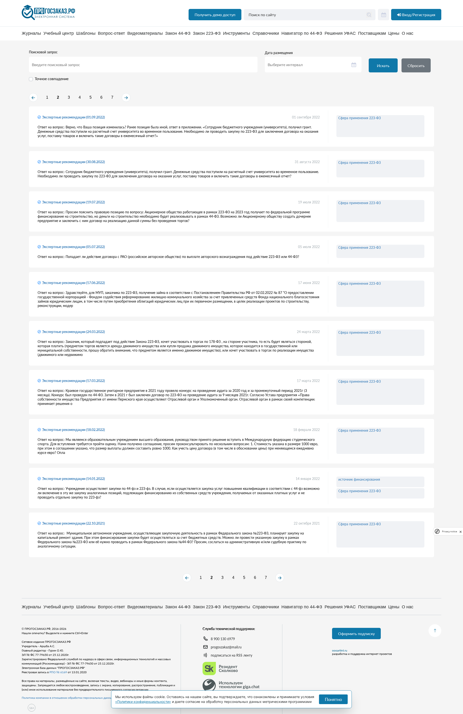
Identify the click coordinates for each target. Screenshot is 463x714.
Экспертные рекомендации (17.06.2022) (73, 283)
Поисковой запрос (43, 52)
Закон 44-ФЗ (178, 33)
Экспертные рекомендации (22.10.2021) (73, 523)
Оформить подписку (356, 633)
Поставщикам (372, 33)
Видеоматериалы (145, 33)
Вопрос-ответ (111, 33)
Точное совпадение (51, 78)
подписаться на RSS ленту (231, 655)
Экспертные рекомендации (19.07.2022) (73, 202)
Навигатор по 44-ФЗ (301, 33)
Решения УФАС (340, 33)
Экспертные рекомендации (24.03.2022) (73, 332)
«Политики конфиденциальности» (143, 702)
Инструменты (236, 33)
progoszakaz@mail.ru (226, 647)
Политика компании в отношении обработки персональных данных (68, 698)
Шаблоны (85, 33)
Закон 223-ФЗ (207, 33)
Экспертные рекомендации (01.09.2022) (73, 117)
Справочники (265, 33)
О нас (407, 33)
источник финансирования (359, 479)
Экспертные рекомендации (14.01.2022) (73, 479)
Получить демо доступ (215, 14)
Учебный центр (58, 33)
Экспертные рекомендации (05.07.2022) (73, 247)
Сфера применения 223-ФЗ (359, 118)
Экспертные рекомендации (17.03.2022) (73, 381)
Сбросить (416, 65)
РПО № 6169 (58, 672)
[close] (461, 531)
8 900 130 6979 (223, 639)
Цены (393, 33)
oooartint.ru (339, 650)
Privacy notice (449, 531)
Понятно (333, 699)
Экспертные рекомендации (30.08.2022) (73, 162)
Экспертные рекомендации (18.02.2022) (73, 430)
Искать (383, 65)
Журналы (31, 33)
